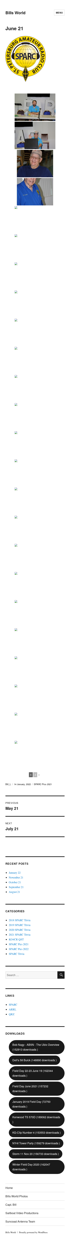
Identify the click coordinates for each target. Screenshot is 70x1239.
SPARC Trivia (16, 954)
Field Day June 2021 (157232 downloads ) (30, 1088)
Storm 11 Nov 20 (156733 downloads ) (35, 1154)
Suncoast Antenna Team (20, 1221)
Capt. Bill (10, 1205)
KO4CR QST (16, 939)
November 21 (16, 877)
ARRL (12, 1009)
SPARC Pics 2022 (19, 949)
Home (9, 1188)
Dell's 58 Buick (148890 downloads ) (34, 1060)
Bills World (15, 12)
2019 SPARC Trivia (19, 925)
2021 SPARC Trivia (19, 934)
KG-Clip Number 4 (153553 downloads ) (36, 1132)
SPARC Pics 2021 (43, 784)
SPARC (13, 1004)
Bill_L (8, 784)
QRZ (11, 1014)
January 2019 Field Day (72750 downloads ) (31, 1104)
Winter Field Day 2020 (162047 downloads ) (31, 1166)
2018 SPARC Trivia (19, 920)
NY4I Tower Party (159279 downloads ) (36, 1143)
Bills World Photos (16, 1196)
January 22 (15, 872)
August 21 (14, 892)
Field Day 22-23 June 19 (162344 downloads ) (32, 1073)
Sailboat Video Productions (21, 1213)
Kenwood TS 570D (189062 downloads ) (36, 1119)
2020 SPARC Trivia (19, 929)
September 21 (16, 887)
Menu (59, 12)
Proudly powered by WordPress (33, 1232)
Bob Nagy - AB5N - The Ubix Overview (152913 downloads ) (35, 1047)
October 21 (15, 882)
